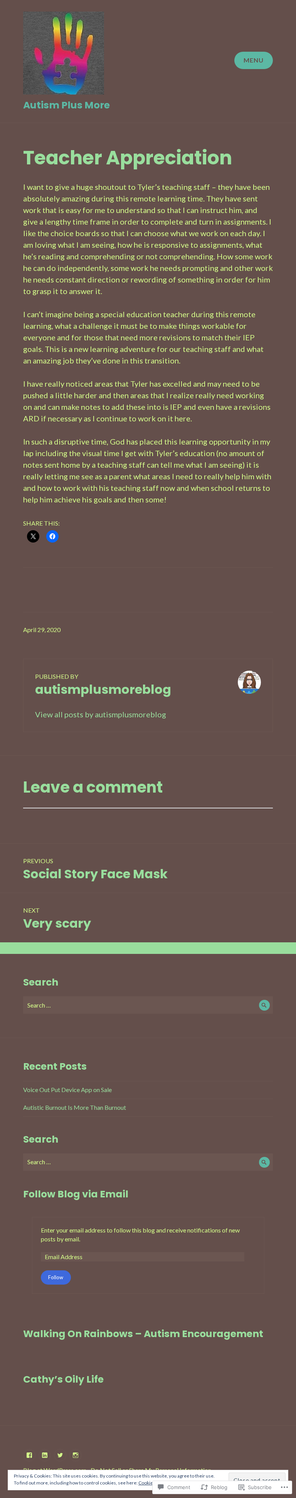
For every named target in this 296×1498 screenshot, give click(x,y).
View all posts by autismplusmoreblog (100, 714)
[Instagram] (75, 1455)
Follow (55, 1277)
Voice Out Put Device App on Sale (67, 1089)
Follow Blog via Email (75, 1194)
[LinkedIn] (45, 1455)
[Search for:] (148, 1005)
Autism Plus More (66, 105)
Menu (254, 60)
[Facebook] (29, 1455)
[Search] (264, 1005)
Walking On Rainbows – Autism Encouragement (143, 1334)
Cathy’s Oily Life (63, 1379)
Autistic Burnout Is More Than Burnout (74, 1107)
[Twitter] (60, 1455)
